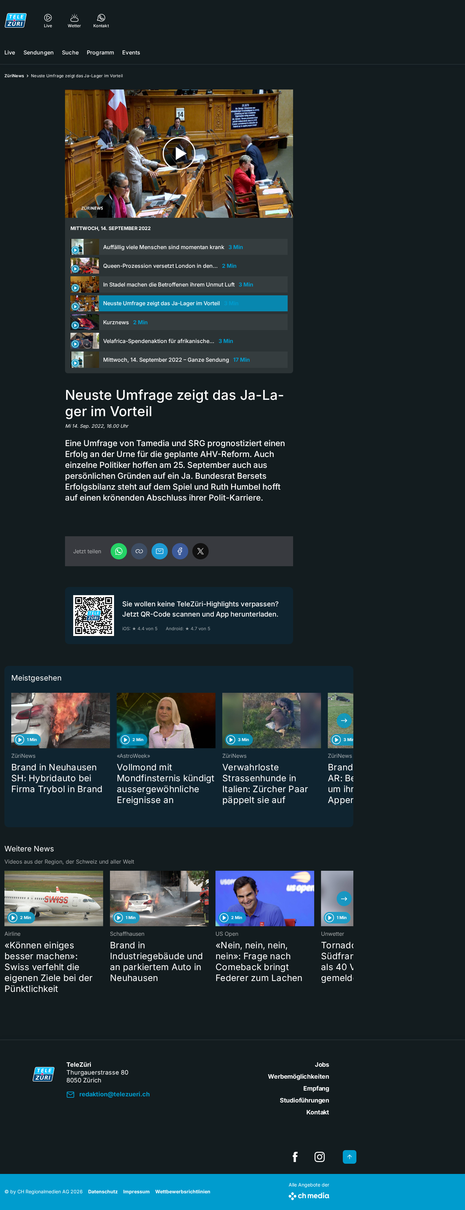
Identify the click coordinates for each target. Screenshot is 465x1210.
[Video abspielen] (179, 153)
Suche (70, 52)
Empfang (316, 1088)
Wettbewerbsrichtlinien (182, 1191)
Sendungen (38, 52)
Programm (100, 52)
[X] (200, 551)
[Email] (159, 551)
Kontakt (317, 1112)
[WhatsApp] (119, 551)
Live (9, 52)
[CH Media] (309, 1194)
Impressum (136, 1191)
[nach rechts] (344, 720)
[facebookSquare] (295, 1157)
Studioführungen (304, 1100)
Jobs (322, 1064)
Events (131, 52)
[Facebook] (180, 551)
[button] (139, 551)
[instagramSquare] (319, 1157)
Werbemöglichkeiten (298, 1076)
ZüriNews (14, 75)
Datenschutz (103, 1191)
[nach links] (13, 720)
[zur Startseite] (16, 20)
